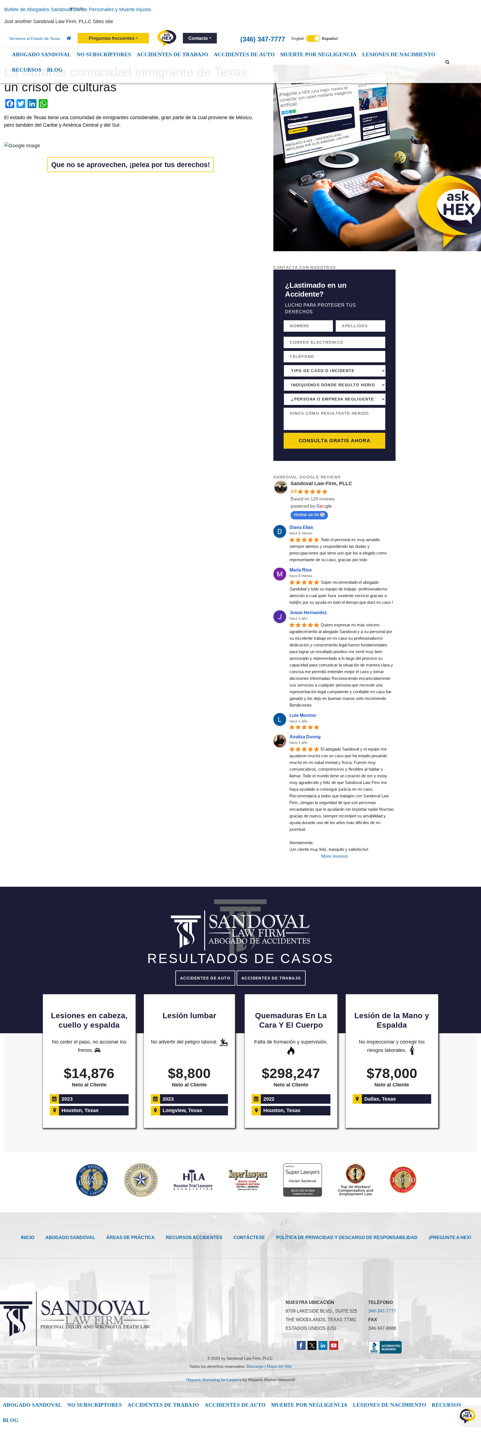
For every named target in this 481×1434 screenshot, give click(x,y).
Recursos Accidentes (194, 1237)
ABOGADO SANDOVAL (70, 1237)
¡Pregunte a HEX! (450, 1237)
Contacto (198, 38)
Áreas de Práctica (130, 1237)
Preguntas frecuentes (111, 38)
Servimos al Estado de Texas (34, 38)
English (297, 38)
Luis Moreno (302, 715)
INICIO (27, 1237)
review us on (306, 514)
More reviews (334, 856)
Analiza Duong (305, 736)
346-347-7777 (382, 1311)
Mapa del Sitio (279, 1366)
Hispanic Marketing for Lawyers (214, 1379)
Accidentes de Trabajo (271, 978)
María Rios (300, 570)
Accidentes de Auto (205, 978)
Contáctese (249, 1237)
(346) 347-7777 (262, 39)
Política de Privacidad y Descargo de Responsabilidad (347, 1237)
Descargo (255, 1366)
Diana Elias (301, 527)
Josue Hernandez (308, 612)
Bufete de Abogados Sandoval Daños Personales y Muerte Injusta (77, 9)
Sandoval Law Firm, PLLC (321, 483)
